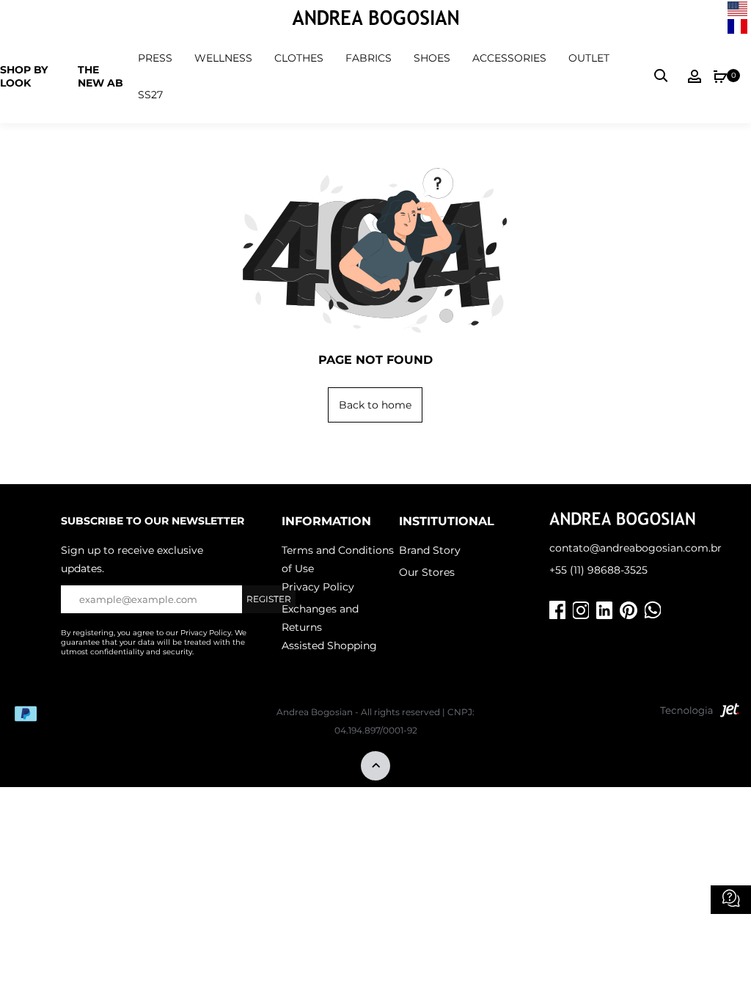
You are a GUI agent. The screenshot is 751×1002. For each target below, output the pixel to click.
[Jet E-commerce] (699, 714)
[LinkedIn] (604, 610)
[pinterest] (628, 610)
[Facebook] (557, 610)
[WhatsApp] (653, 610)
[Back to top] (375, 766)
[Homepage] (375, 19)
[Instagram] (581, 610)
